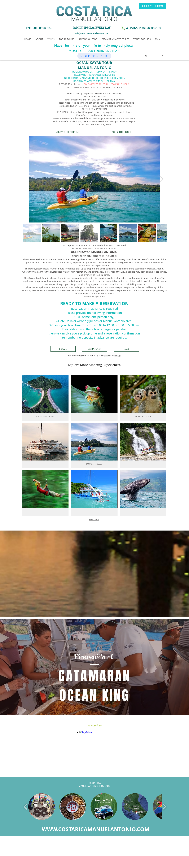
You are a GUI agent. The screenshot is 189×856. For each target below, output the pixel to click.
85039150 (154, 28)
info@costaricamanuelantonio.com (92, 33)
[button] (94, 725)
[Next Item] (161, 179)
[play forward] (164, 807)
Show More (94, 519)
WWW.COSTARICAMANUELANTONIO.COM (95, 829)
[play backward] (25, 807)
